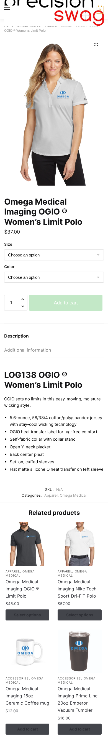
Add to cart (66, 303)
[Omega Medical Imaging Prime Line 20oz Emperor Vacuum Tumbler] (79, 651)
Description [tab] (16, 336)
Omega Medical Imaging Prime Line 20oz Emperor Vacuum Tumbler (77, 699)
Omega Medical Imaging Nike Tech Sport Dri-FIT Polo (77, 589)
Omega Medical (73, 495)
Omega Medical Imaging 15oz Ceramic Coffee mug (27, 696)
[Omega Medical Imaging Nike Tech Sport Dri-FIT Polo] (79, 544)
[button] (96, 44)
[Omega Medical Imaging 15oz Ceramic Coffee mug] (27, 651)
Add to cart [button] (27, 729)
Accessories (17, 678)
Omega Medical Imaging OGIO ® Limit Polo (22, 589)
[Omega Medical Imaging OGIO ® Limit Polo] (27, 544)
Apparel (51, 495)
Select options (27, 614)
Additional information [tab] (27, 350)
